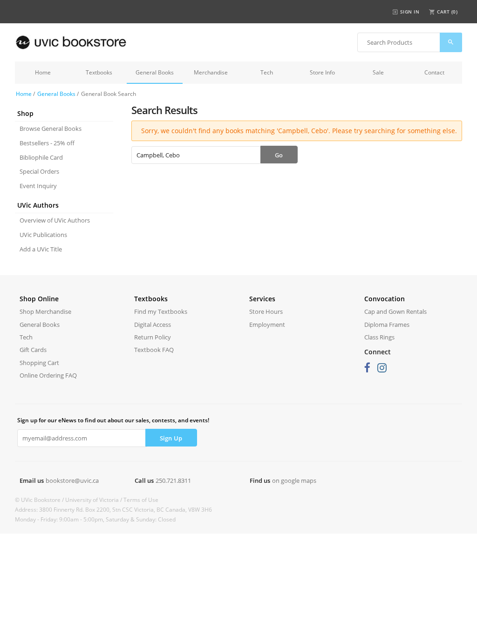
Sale (378, 72)
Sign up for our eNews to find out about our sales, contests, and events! (113, 420)
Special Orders (39, 171)
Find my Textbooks (160, 311)
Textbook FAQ (154, 349)
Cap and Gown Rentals (395, 311)
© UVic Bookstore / (40, 500)
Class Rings (379, 337)
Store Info (322, 72)
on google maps (294, 480)
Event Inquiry (38, 186)
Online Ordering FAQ (48, 375)
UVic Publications (43, 234)
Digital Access (152, 324)
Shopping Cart (39, 363)
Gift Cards (33, 349)
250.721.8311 (173, 480)
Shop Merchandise (45, 311)
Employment (267, 324)
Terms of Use (140, 500)
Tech (266, 72)
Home (43, 72)
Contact (434, 72)
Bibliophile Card (41, 157)
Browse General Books (51, 128)
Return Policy (152, 337)
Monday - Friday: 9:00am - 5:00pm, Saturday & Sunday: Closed (95, 519)
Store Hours (266, 311)
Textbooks (99, 72)
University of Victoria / (94, 500)
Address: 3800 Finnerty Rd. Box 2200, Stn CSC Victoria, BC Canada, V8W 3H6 (113, 510)
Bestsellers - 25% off (47, 143)
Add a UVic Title (41, 249)
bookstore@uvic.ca (72, 480)
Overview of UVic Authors (55, 220)
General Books (155, 72)
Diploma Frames (386, 324)
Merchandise (211, 72)
